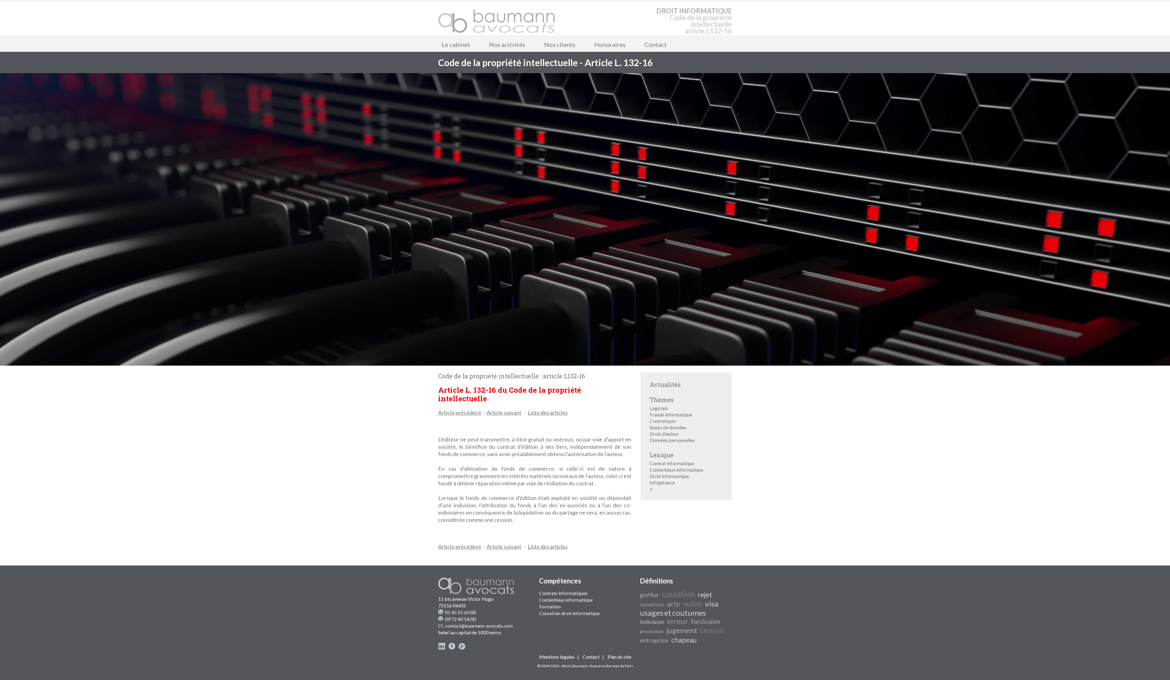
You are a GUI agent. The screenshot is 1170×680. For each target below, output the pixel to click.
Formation (550, 606)
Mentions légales (557, 657)
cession (712, 630)
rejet (705, 595)
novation (652, 604)
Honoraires (610, 44)
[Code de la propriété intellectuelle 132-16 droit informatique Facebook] (452, 648)
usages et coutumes (673, 612)
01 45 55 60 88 (460, 612)
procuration (652, 631)
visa (711, 603)
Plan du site (619, 657)
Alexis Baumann (575, 666)
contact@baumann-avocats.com (479, 626)
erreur (677, 621)
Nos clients (559, 44)
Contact (655, 44)
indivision (652, 621)
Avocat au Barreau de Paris (611, 666)
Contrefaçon (663, 421)
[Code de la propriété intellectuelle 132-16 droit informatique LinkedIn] (441, 648)
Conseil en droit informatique (569, 613)
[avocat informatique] (585, 364)
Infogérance (662, 482)
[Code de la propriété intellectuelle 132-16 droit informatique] (496, 18)
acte (673, 604)
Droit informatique (669, 476)
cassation (678, 594)
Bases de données (668, 427)
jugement (681, 630)
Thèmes (662, 400)
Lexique (662, 455)
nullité (692, 604)
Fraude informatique (671, 414)
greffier (649, 595)
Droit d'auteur (664, 434)
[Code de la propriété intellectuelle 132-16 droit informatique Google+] (462, 648)
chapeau (684, 640)
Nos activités (507, 44)
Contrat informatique (672, 463)
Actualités (665, 384)
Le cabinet (455, 44)
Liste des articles (548, 412)
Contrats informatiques (563, 593)
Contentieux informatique (676, 470)
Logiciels (659, 408)
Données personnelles (672, 440)
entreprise (654, 640)
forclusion (705, 621)
